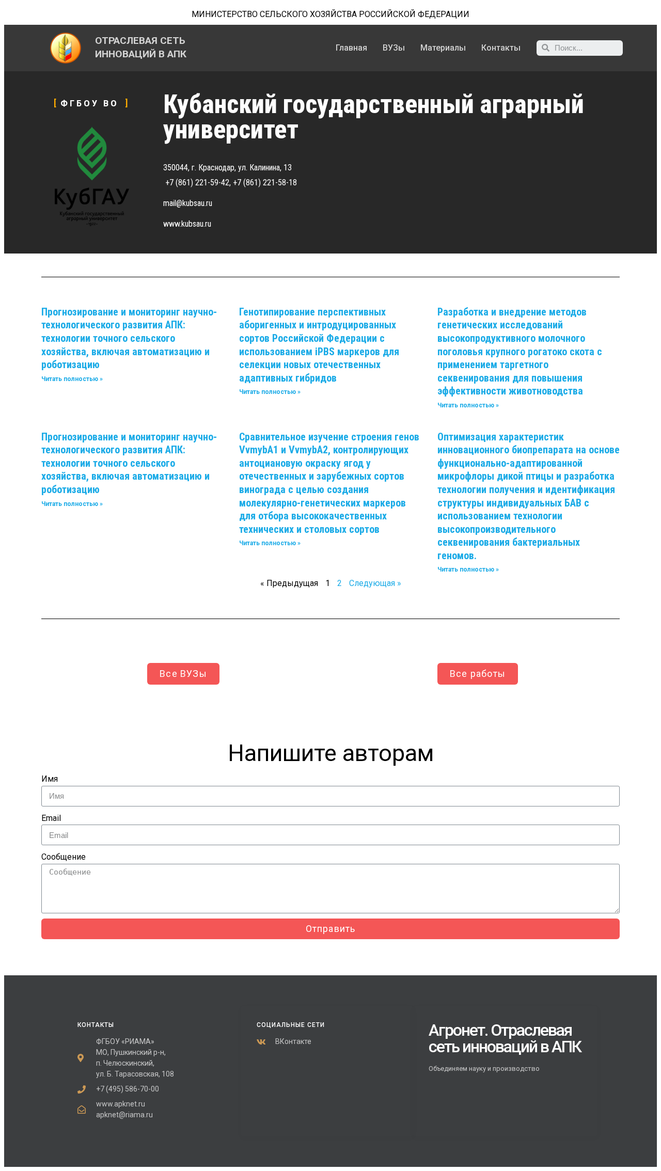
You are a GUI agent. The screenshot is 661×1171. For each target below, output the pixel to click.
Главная (351, 48)
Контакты (501, 48)
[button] (183, 674)
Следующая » (375, 583)
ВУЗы (394, 48)
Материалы (443, 48)
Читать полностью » (72, 379)
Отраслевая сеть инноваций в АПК (505, 1038)
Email (51, 818)
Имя (49, 779)
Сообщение (63, 857)
